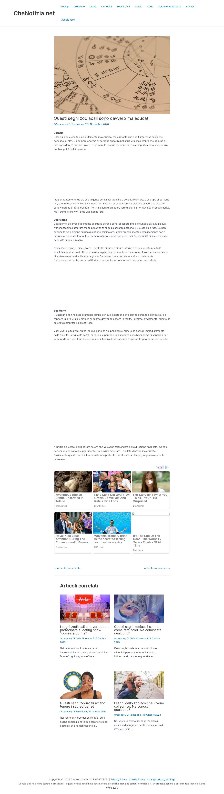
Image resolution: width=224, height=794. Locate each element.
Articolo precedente (67, 568)
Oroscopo (79, 6)
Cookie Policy (137, 779)
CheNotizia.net (34, 13)
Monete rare (68, 19)
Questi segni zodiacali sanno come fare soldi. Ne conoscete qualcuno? (138, 630)
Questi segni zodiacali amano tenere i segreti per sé (82, 704)
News (138, 6)
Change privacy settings (161, 779)
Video (93, 6)
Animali (190, 6)
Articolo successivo (157, 568)
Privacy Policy (119, 779)
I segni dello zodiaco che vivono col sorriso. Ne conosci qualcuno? (139, 706)
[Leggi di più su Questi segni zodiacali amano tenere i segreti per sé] (85, 684)
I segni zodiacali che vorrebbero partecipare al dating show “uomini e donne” (85, 630)
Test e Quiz (123, 6)
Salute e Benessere (169, 6)
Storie (149, 6)
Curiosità (106, 6)
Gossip (65, 6)
